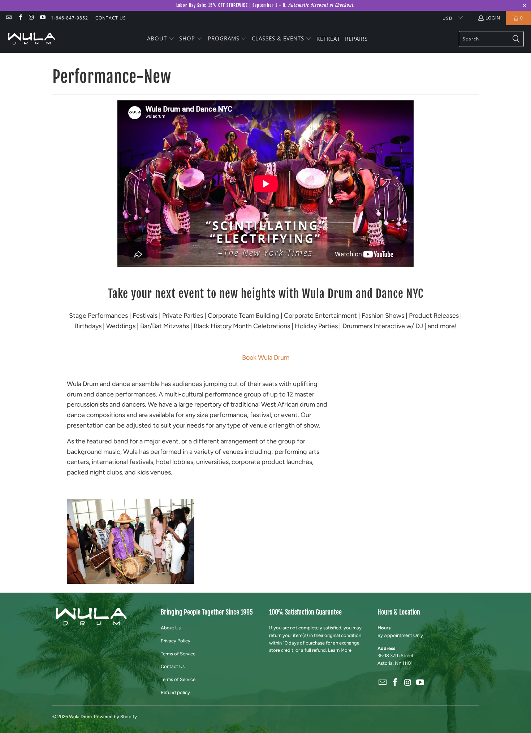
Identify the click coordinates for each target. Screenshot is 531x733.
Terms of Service (178, 653)
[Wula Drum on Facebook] (20, 18)
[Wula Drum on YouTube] (42, 18)
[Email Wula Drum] (8, 18)
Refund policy (175, 692)
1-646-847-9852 (69, 18)
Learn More (339, 650)
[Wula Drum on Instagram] (31, 18)
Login (492, 18)
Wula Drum (80, 716)
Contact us (110, 18)
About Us (171, 627)
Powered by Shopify (115, 716)
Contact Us (173, 666)
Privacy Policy (175, 640)
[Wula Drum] (31, 38)
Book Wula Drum (265, 357)
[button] (160, 39)
